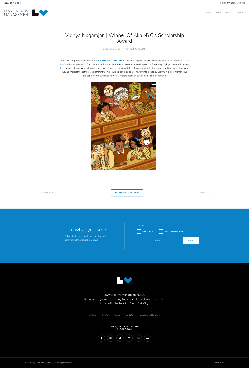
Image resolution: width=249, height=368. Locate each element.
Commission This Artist (127, 193)
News (229, 12)
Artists (207, 12)
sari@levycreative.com (232, 2)
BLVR (222, 363)
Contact (241, 12)
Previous (48, 193)
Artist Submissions (150, 315)
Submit (191, 240)
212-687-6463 (12, 2)
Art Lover (147, 231)
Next (203, 193)
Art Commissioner (173, 231)
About (218, 12)
